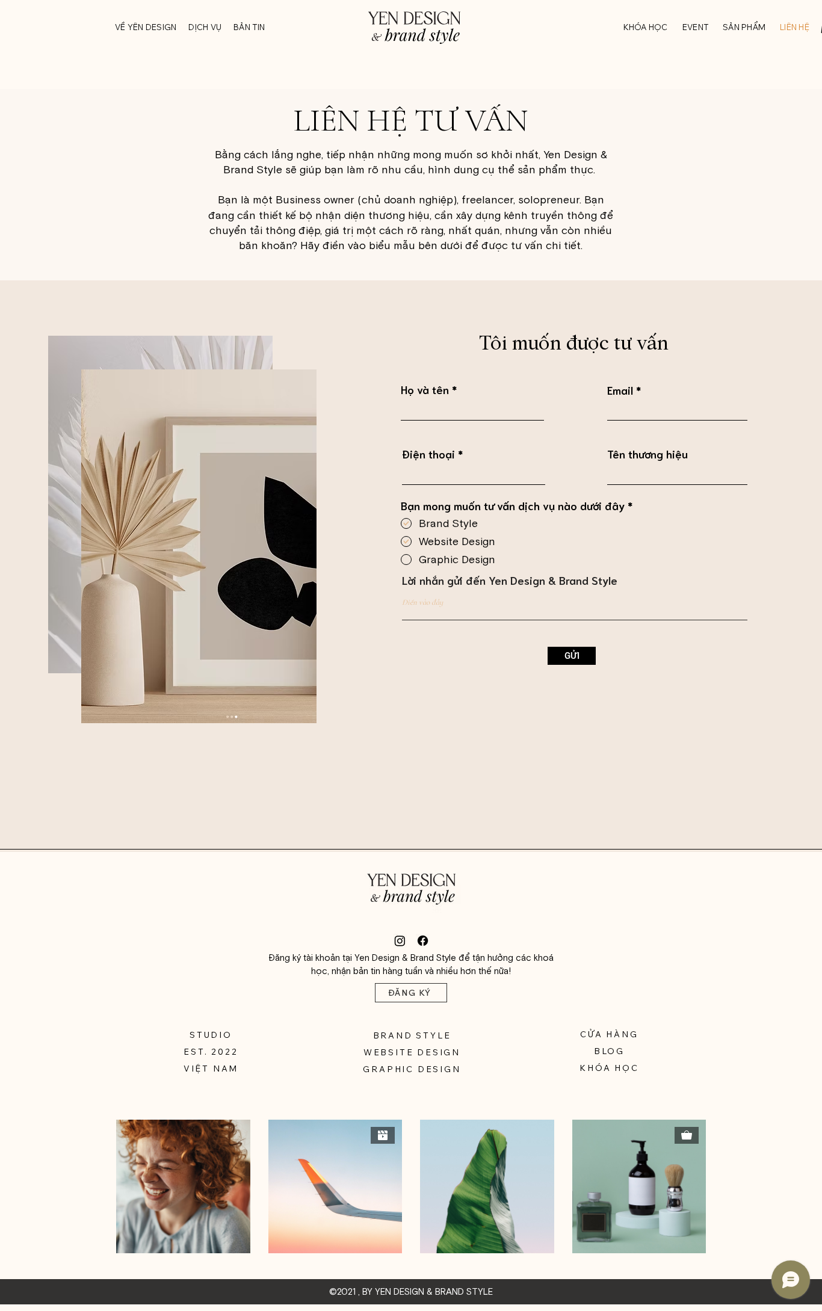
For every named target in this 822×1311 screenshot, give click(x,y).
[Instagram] (400, 941)
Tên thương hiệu (647, 453)
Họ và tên (425, 389)
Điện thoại (428, 453)
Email (620, 389)
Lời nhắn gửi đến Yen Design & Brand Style (509, 580)
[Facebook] (423, 941)
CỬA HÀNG (609, 1034)
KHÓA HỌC (608, 1068)
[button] (645, 27)
